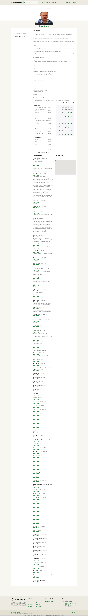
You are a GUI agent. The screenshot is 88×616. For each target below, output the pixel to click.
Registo (68, 2)
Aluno (42, 2)
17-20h (69, 109)
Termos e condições (15, 612)
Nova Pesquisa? (31, 600)
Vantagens (30, 606)
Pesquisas (38, 604)
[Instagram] (76, 612)
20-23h (71, 109)
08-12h (63, 109)
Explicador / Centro (50, 2)
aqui (25, 38)
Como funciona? (31, 604)
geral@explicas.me (68, 601)
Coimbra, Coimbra (60, 158)
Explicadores (38, 606)
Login (75, 2)
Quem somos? (30, 602)
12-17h (66, 109)
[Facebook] (72, 612)
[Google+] (74, 612)
